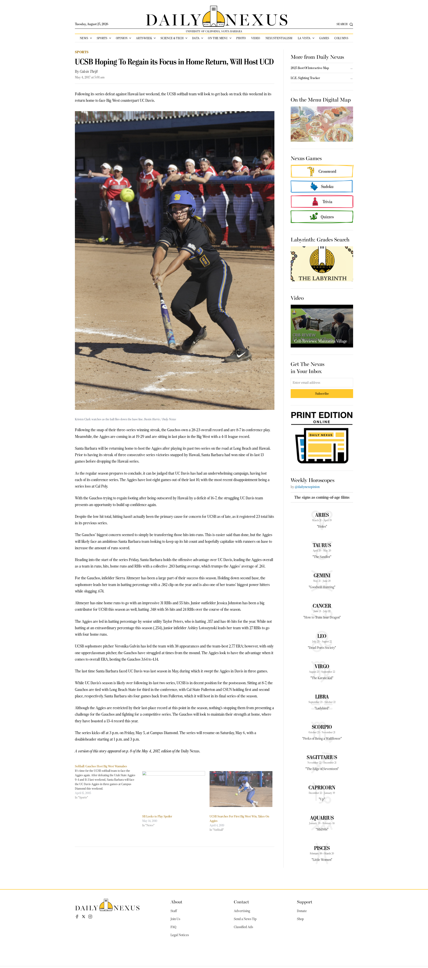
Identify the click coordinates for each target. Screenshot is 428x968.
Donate (302, 911)
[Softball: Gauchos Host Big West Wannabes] (108, 782)
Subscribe (322, 393)
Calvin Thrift (89, 71)
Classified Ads (243, 927)
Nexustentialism (278, 38)
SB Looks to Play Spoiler (157, 816)
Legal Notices (180, 935)
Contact (241, 901)
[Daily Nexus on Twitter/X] (84, 917)
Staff (174, 911)
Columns (341, 38)
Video (255, 38)
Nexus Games (306, 158)
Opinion (122, 38)
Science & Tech (172, 38)
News (84, 38)
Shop (300, 919)
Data (196, 38)
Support (304, 901)
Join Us (175, 919)
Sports (102, 38)
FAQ (173, 927)
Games (324, 38)
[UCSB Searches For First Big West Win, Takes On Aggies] (241, 789)
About (176, 901)
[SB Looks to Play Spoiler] (173, 789)
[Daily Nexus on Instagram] (90, 917)
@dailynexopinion (307, 487)
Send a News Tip (245, 919)
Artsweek (144, 38)
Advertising (242, 911)
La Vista (304, 38)
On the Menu (218, 38)
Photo (241, 38)
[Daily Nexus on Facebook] (77, 917)
